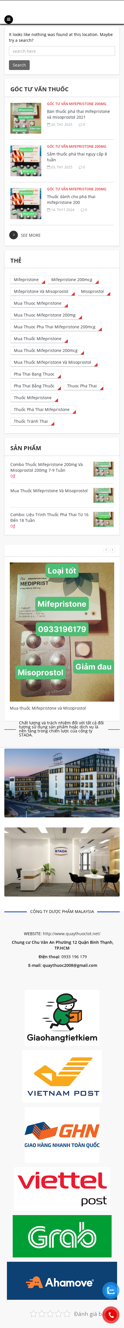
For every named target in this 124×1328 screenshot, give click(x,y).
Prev (106, 550)
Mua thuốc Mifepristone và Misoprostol (48, 708)
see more (31, 235)
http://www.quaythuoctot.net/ (71, 933)
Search (19, 65)
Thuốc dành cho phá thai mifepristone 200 (71, 199)
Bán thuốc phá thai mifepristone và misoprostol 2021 (78, 114)
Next (112, 550)
